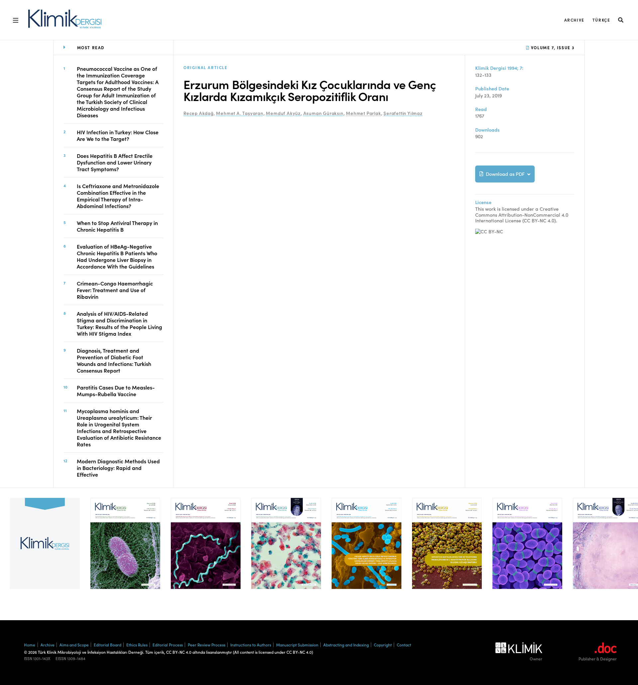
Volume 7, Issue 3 (552, 47)
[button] (621, 20)
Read (481, 109)
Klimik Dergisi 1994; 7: (499, 68)
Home (29, 644)
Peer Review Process (206, 644)
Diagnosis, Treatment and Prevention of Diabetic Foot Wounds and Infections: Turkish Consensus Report (114, 360)
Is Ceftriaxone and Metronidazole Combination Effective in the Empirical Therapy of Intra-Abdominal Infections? (118, 195)
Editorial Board (107, 644)
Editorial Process (168, 644)
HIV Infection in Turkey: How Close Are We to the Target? (118, 135)
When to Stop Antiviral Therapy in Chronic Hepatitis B (117, 226)
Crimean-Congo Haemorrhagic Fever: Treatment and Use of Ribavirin (115, 290)
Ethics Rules (137, 644)
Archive (574, 20)
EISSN (60, 658)
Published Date (492, 88)
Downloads (487, 130)
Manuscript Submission (297, 644)
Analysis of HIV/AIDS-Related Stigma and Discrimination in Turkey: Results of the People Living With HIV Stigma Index (119, 323)
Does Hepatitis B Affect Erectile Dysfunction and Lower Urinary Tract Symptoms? (115, 162)
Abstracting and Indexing (346, 644)
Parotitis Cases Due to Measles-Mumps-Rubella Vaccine (116, 391)
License (483, 202)
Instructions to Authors (250, 644)
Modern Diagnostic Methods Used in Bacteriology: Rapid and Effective (118, 467)
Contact (404, 644)
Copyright (383, 644)
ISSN (28, 658)
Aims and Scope (74, 644)
